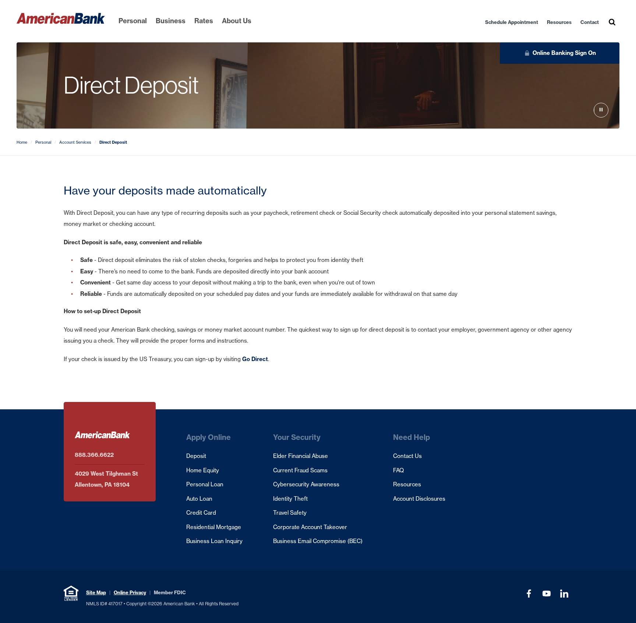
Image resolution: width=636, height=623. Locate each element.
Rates (203, 21)
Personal (133, 21)
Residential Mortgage (213, 527)
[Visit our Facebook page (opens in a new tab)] (529, 593)
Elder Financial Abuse (300, 455)
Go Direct (255, 359)
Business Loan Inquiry (214, 541)
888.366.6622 (94, 454)
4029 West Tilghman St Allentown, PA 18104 (106, 479)
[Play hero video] (601, 110)
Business (171, 21)
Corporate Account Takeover (310, 527)
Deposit (196, 455)
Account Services (75, 142)
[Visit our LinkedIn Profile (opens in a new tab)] (564, 593)
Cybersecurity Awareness (306, 484)
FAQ (398, 470)
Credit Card (201, 512)
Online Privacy (130, 592)
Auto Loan (199, 498)
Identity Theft (290, 498)
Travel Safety (290, 512)
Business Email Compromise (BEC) (318, 541)
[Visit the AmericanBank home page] (61, 18)
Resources (559, 22)
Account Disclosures (419, 498)
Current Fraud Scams (300, 470)
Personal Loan (204, 484)
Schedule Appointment (511, 22)
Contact (589, 22)
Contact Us (407, 455)
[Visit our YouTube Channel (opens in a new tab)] (546, 593)
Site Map (96, 592)
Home (22, 142)
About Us (236, 21)
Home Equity (202, 470)
